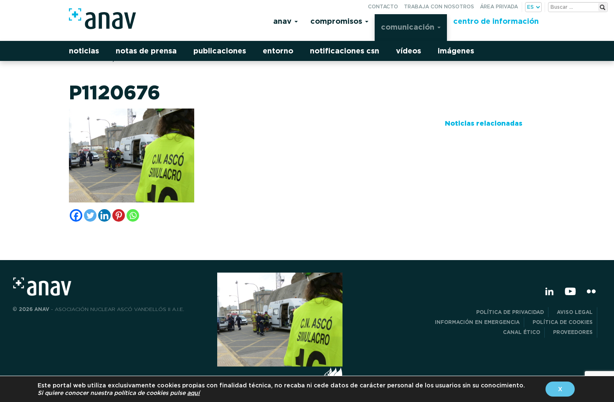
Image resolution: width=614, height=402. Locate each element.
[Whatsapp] (133, 215)
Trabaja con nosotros (439, 6)
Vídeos (408, 50)
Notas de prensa (146, 50)
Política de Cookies (563, 322)
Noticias (84, 50)
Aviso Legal (575, 312)
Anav (283, 21)
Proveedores (573, 332)
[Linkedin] (104, 215)
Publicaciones (219, 50)
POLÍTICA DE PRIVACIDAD (510, 312)
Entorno (278, 50)
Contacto (383, 6)
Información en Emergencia (477, 322)
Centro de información (496, 21)
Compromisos (337, 21)
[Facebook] (76, 215)
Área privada (499, 6)
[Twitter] (90, 215)
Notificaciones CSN (344, 50)
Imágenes (456, 50)
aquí (193, 392)
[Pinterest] (118, 215)
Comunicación (408, 27)
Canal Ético (521, 332)
